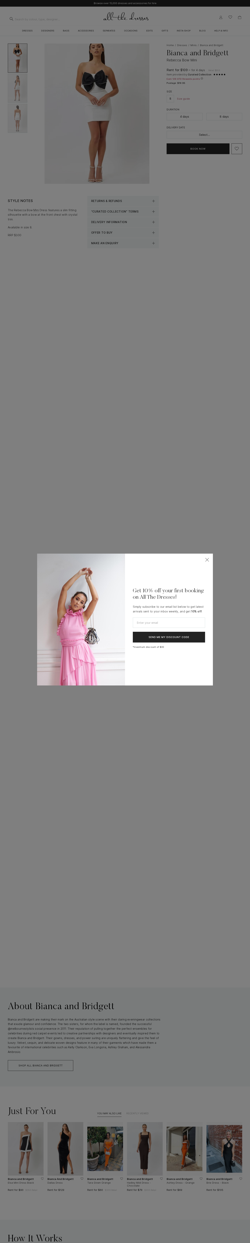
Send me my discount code (169, 637)
